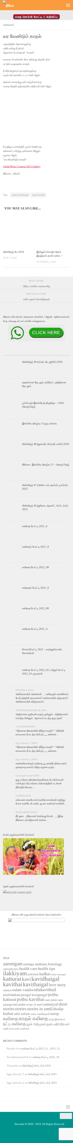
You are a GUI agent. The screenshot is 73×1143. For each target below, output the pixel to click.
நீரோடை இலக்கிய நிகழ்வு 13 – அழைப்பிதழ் (45, 464)
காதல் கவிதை (33, 1018)
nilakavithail (45, 989)
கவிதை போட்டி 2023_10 (45, 1057)
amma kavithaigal (20, 195)
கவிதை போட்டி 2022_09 (35, 608)
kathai (54, 974)
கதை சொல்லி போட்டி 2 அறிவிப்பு (36, 16)
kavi (26, 979)
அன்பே (33, 1014)
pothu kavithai (30, 999)
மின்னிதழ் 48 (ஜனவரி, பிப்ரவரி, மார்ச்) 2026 (45, 444)
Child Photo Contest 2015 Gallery (22, 166)
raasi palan (51, 999)
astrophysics (11, 969)
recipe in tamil (34, 1004)
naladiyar (7, 990)
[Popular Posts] (36, 354)
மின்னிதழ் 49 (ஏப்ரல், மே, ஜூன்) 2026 (42, 361)
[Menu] (68, 5)
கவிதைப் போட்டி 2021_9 (35, 587)
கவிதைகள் (8, 24)
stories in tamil (40, 1008)
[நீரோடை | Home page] (10, 5)
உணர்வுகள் (43, 1014)
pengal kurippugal (34, 995)
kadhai (44, 974)
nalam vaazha (22, 990)
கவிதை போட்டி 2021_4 (34, 628)
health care (28, 968)
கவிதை (10, 1018)
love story (57, 985)
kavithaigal (35, 984)
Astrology (54, 964)
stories (21, 1008)
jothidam (33, 974)
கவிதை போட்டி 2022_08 (35, 567)
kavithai (12, 984)
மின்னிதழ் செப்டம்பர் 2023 (36, 1065)
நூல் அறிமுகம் (36, 1024)
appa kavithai (38, 195)
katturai (12, 979)
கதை (54, 1013)
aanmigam (13, 963)
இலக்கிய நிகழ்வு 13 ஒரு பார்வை (39, 423)
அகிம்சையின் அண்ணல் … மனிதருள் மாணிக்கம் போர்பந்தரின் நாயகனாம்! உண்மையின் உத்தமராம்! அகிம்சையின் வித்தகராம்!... (42, 698)
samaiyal (50, 1004)
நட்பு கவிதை (14, 1023)
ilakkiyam (15, 973)
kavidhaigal (45, 979)
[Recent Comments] (59, 354)
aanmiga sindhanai (35, 964)
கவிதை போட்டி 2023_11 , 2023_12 (40, 1048)
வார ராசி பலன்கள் (19, 1028)
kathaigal (61, 974)
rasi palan (19, 1004)
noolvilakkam (11, 995)
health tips (46, 968)
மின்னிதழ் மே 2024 (13, 251)
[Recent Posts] (14, 354)
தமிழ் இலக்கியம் (57, 1019)
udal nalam (22, 1014)
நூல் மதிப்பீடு (55, 1024)
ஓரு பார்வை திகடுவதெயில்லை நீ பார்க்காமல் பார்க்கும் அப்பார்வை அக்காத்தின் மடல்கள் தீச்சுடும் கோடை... (40, 783)
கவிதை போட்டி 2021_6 (34, 526)
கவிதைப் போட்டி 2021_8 (35, 546)
